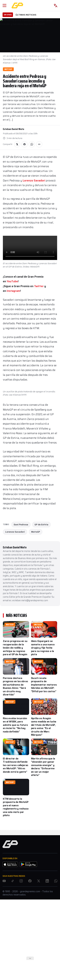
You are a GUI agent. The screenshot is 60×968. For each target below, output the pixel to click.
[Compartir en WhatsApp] (32, 144)
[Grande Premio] (17, 5)
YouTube (12, 281)
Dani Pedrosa (21, 524)
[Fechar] (30, 958)
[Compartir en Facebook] (24, 144)
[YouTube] (4, 881)
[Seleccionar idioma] (55, 5)
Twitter (39, 286)
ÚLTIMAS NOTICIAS (26, 14)
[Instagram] (21, 881)
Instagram (13, 291)
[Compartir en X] (17, 144)
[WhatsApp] (55, 881)
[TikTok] (12, 881)
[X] (38, 881)
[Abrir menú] (4, 5)
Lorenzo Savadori (34, 180)
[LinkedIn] (47, 881)
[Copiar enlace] (39, 144)
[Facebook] (30, 881)
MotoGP (8, 69)
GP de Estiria (41, 524)
